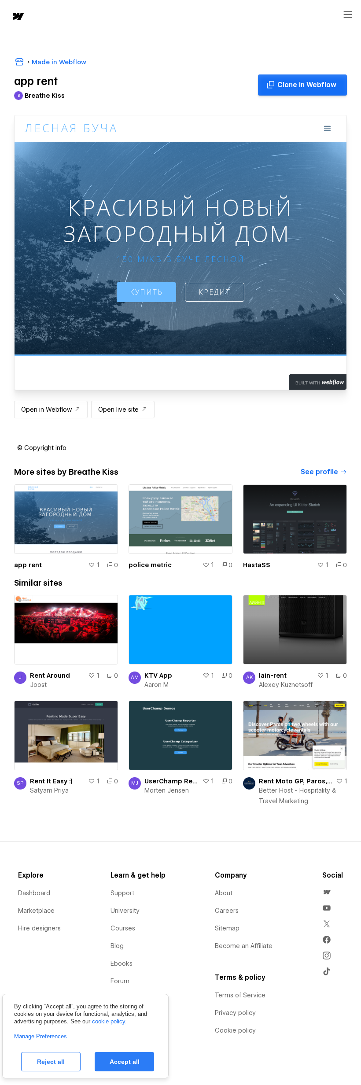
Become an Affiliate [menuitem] (244, 945)
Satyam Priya (49, 790)
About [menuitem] (223, 893)
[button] (42, 447)
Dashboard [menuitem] (34, 893)
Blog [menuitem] (117, 945)
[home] (18, 17)
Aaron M (156, 684)
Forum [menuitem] (120, 981)
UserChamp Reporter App (171, 781)
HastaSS (256, 564)
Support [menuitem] (122, 893)
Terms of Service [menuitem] (240, 995)
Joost (38, 684)
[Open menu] (347, 14)
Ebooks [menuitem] (122, 963)
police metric (150, 564)
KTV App (158, 675)
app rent (28, 564)
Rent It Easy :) (51, 781)
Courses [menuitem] (123, 928)
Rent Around (50, 675)
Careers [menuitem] (227, 910)
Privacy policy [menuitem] (235, 1012)
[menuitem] (326, 892)
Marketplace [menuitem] (36, 910)
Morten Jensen (166, 790)
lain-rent (273, 675)
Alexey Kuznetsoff (286, 684)
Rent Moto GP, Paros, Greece (295, 781)
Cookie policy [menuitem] (235, 1030)
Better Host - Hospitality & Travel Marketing (297, 796)
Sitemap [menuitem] (227, 928)
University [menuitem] (125, 910)
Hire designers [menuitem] (39, 928)
